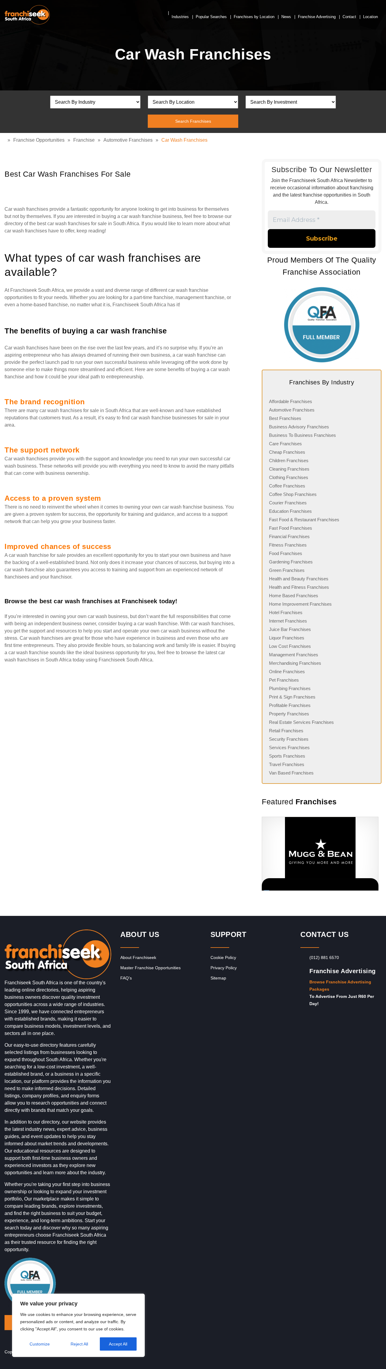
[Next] (373, 853)
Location (370, 16)
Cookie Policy (223, 957)
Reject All (79, 1344)
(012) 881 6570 (324, 957)
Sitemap (218, 978)
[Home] (6, 140)
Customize (40, 1344)
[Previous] (261, 853)
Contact (349, 16)
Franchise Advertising (317, 16)
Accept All (118, 1344)
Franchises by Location (254, 16)
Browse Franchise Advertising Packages (340, 985)
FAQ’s (126, 978)
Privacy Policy (223, 967)
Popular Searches (211, 16)
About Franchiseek (138, 957)
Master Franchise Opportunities (150, 967)
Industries (180, 16)
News (286, 16)
